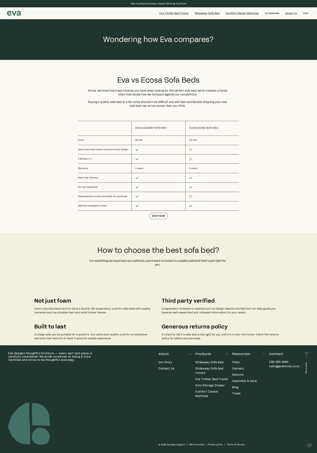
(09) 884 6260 (278, 362)
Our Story (165, 362)
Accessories (272, 13)
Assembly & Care (244, 381)
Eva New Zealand (176, 444)
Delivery (238, 368)
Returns (237, 375)
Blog (235, 387)
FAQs (236, 362)
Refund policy (196, 444)
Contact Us (166, 368)
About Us (291, 13)
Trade (236, 393)
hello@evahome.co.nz (284, 366)
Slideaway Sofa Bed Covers (209, 371)
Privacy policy (215, 444)
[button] (306, 13)
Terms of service (235, 444)
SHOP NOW (158, 216)
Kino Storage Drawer (210, 385)
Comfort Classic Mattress (242, 13)
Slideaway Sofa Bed (207, 13)
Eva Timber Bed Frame (174, 13)
